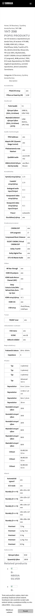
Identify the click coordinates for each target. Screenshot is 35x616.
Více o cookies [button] (16, 605)
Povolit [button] (25, 611)
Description (13, 81)
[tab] (20, 80)
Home (6, 25)
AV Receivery (14, 25)
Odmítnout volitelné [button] (9, 611)
